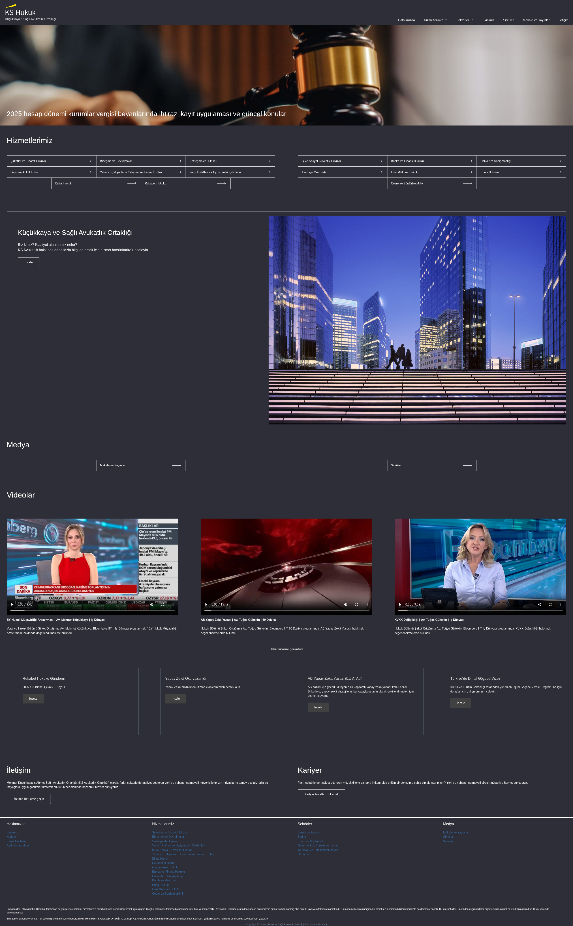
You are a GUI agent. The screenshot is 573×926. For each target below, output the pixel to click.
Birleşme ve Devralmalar (168, 836)
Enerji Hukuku (161, 885)
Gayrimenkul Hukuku (165, 867)
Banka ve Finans (309, 832)
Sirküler (508, 20)
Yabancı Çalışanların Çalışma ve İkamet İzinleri (183, 854)
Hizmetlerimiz (433, 20)
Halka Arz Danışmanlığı (167, 876)
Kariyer (11, 836)
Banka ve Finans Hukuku (168, 871)
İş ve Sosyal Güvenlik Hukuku (172, 850)
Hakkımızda (406, 20)
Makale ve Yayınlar (536, 20)
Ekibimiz (488, 20)
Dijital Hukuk (160, 858)
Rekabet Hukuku (163, 863)
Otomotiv (304, 854)
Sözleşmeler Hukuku (165, 841)
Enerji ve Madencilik (311, 841)
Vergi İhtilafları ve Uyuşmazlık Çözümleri (178, 845)
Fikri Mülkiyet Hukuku (166, 889)
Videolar (448, 841)
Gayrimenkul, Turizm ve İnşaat (318, 845)
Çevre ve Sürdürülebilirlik (168, 893)
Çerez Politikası (17, 841)
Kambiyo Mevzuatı (164, 880)
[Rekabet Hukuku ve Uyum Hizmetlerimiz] (286, 75)
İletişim (564, 20)
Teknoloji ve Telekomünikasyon (318, 850)
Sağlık (302, 836)
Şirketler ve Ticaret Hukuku (170, 832)
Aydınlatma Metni (18, 845)
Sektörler (462, 20)
